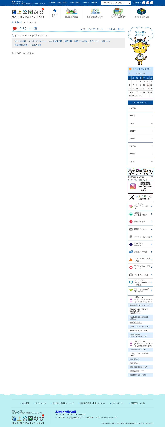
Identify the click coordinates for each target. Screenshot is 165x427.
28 (133, 96)
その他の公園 (35, 45)
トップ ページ (54, 16)
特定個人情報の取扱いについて (92, 403)
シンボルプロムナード (37, 41)
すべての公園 (20, 41)
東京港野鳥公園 (21, 45)
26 (151, 92)
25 (148, 92)
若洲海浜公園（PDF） (137, 371)
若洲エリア (105, 41)
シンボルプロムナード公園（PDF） (139, 354)
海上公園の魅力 (71, 17)
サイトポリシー (118, 403)
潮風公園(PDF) (135, 359)
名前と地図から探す (95, 17)
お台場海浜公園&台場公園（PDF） (139, 318)
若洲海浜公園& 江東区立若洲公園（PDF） (139, 335)
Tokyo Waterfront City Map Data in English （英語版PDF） (139, 311)
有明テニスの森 (80, 41)
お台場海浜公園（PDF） (138, 350)
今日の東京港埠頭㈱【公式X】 (140, 196)
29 (137, 96)
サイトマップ (40, 403)
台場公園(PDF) (135, 363)
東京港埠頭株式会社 (65, 411)
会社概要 (25, 403)
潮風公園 (68, 41)
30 (140, 96)
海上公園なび (17, 22)
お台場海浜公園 (55, 41)
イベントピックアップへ (90, 29)
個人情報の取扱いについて (63, 403)
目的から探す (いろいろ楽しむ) (118, 16)
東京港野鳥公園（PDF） (138, 375)
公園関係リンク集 (137, 403)
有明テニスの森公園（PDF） (140, 326)
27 (130, 96)
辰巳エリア (94, 41)
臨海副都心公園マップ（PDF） (140, 305)
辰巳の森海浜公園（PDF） (139, 330)
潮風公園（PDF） (136, 323)
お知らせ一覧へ (115, 29)
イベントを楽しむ (141, 17)
